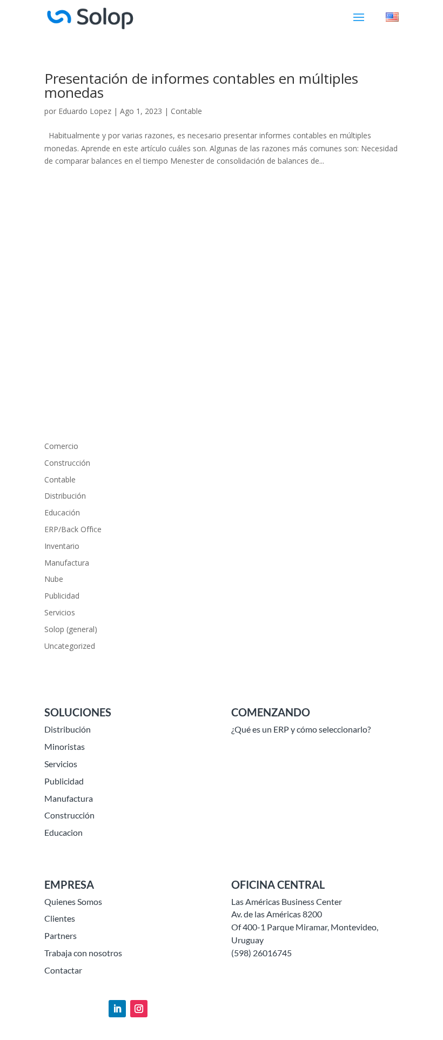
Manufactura (66, 563)
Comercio (61, 446)
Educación (62, 512)
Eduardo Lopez (84, 111)
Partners (60, 935)
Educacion (63, 832)
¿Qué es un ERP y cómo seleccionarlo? (301, 729)
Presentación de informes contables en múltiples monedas (201, 85)
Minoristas (64, 746)
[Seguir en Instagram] (138, 1008)
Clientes (59, 918)
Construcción (67, 463)
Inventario (61, 546)
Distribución (65, 496)
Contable (186, 111)
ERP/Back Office (73, 529)
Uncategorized (69, 646)
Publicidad (61, 596)
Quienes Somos (73, 901)
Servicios (59, 612)
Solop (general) (70, 629)
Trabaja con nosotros (83, 953)
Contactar (63, 970)
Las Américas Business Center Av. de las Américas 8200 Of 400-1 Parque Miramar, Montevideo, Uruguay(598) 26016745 (304, 927)
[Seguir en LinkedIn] (117, 1008)
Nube (53, 579)
